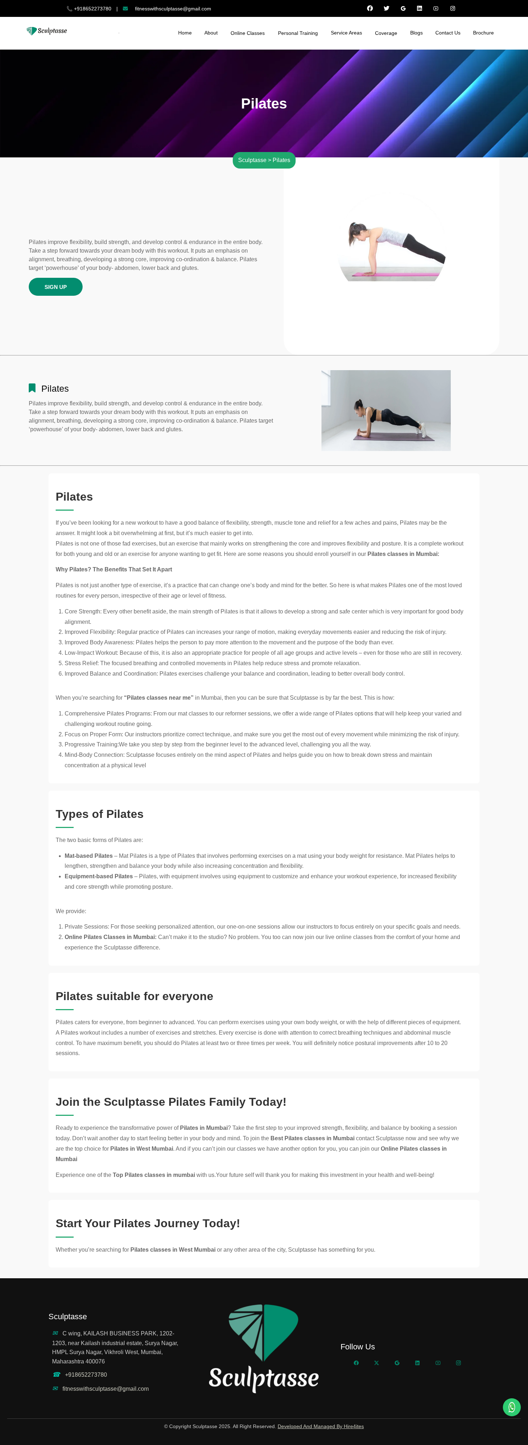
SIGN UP (56, 287)
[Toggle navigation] (119, 33)
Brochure (483, 33)
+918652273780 (86, 1375)
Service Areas (346, 33)
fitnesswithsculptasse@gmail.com (105, 1389)
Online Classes (248, 33)
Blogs (416, 33)
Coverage (386, 33)
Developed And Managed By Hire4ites (321, 1426)
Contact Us (447, 33)
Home (185, 33)
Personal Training (298, 33)
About (211, 33)
